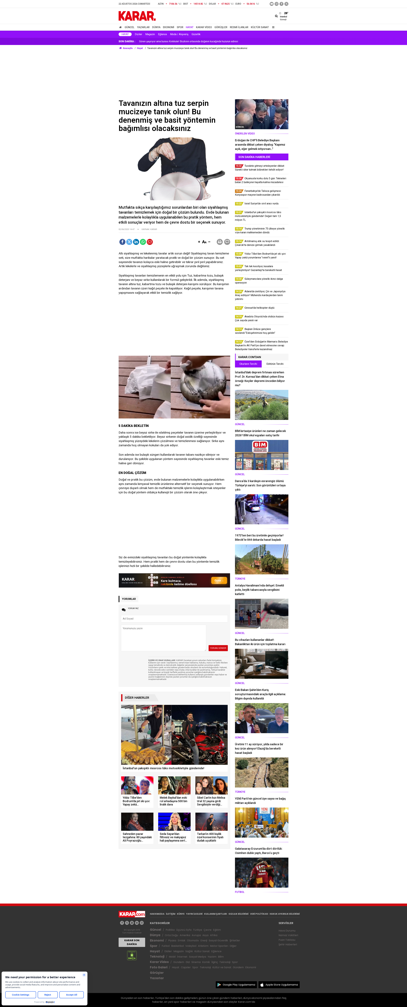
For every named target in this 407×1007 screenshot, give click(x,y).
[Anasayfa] (121, 27)
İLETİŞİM (170, 913)
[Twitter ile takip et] (286, 4)
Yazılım (212, 957)
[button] (199, 242)
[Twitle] (129, 242)
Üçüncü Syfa (183, 930)
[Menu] (272, 27)
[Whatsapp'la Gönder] (143, 242)
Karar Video (204, 27)
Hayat (189, 27)
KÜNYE (181, 913)
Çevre (207, 930)
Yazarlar (143, 27)
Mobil (172, 957)
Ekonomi (168, 27)
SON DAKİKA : (127, 41)
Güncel (130, 27)
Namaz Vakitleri (288, 935)
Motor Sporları (219, 946)
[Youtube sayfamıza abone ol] (132, 923)
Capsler (186, 967)
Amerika (185, 935)
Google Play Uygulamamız (239, 984)
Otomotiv (193, 940)
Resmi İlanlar (239, 27)
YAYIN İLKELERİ (194, 913)
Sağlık (189, 951)
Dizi (188, 962)
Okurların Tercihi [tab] (248, 363)
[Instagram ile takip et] (142, 923)
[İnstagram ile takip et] (277, 4)
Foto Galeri (158, 967)
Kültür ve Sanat (221, 967)
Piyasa (172, 940)
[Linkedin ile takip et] (137, 923)
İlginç (214, 962)
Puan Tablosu (287, 940)
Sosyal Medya (197, 957)
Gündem (178, 962)
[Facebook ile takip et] (281, 4)
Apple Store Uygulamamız (282, 984)
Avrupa (196, 935)
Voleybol (190, 946)
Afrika (213, 935)
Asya (205, 935)
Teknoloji (157, 956)
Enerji (203, 940)
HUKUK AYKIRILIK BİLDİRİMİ (285, 913)
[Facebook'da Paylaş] (122, 242)
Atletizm (203, 946)
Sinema (196, 962)
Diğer (233, 946)
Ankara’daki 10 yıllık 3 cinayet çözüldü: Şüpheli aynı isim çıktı (172, 41)
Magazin (150, 34)
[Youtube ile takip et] (272, 4)
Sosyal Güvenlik (218, 940)
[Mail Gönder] (150, 242)
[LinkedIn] (136, 242)
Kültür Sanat (260, 27)
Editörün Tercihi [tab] (274, 363)
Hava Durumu (287, 930)
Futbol (166, 946)
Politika (170, 930)
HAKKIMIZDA (157, 913)
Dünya (156, 27)
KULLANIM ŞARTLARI (215, 913)
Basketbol (177, 946)
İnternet (182, 957)
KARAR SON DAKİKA (131, 942)
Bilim (221, 957)
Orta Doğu (171, 935)
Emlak (181, 940)
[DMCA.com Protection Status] (132, 955)
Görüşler (220, 27)
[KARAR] (137, 15)
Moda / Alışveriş (179, 34)
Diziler (138, 34)
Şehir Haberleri (288, 944)
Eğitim (217, 930)
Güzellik (196, 34)
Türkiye (197, 930)
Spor (180, 27)
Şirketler (235, 940)
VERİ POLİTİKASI (259, 913)
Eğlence (162, 34)
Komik (206, 962)
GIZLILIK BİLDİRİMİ (238, 913)
